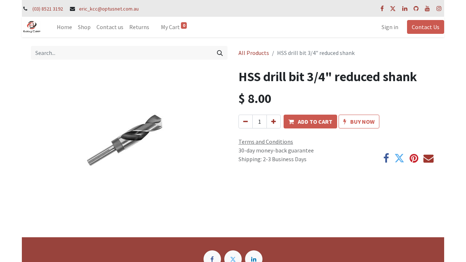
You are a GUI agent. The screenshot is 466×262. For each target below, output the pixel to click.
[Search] (220, 53)
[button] (310, 121)
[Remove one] (245, 121)
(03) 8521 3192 (47, 8)
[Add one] (273, 121)
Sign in (390, 27)
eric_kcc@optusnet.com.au (109, 8)
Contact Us (425, 27)
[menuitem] (64, 27)
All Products (253, 52)
